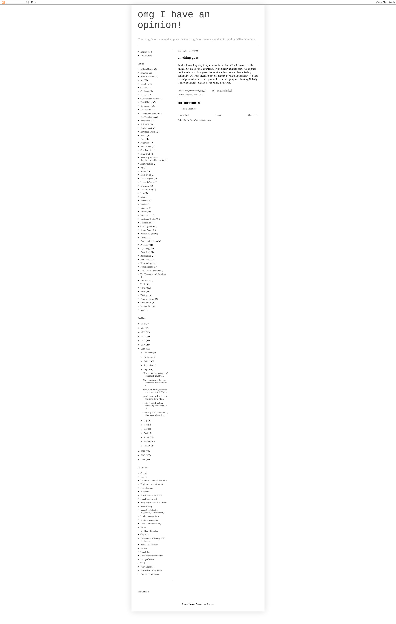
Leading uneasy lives (149, 516)
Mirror (143, 527)
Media (143, 204)
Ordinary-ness (146, 226)
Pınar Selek (145, 252)
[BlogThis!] (221, 90)
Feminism (144, 142)
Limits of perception (149, 519)
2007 (143, 455)
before (220, 65)
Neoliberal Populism (149, 531)
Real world (145, 259)
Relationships (146, 263)
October (147, 361)
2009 (143, 348)
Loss (142, 193)
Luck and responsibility (150, 523)
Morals (143, 211)
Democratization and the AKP (153, 480)
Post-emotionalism (148, 241)
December (148, 352)
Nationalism (145, 222)
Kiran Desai (145, 174)
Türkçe (143, 55)
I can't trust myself (148, 498)
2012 (143, 336)
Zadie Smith (145, 302)
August (147, 369)
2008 (143, 451)
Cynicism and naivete (149, 98)
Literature (144, 185)
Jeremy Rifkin (146, 163)
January (147, 445)
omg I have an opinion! (174, 20)
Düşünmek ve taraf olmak (151, 484)
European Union (147, 131)
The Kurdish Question (150, 270)
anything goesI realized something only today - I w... (155, 405)
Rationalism (145, 255)
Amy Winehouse (147, 76)
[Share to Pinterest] (230, 90)
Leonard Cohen (147, 182)
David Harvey (146, 102)
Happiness (144, 491)
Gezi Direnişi (146, 150)
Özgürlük (144, 534)
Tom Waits (145, 280)
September (149, 365)
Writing (143, 295)
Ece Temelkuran (147, 117)
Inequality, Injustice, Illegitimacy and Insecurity (152, 511)
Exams (143, 135)
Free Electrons (146, 487)
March (147, 437)
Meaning (144, 200)
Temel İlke (145, 551)
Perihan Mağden (147, 233)
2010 (143, 344)
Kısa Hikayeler (146, 178)
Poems (143, 237)
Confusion (144, 91)
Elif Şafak (144, 124)
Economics (145, 120)
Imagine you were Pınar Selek (153, 502)
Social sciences (146, 266)
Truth (142, 284)
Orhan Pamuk (146, 229)
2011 (143, 340)
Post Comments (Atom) (200, 120)
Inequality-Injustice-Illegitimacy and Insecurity (152, 158)
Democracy (145, 105)
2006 (143, 459)
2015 (143, 323)
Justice (143, 171)
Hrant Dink (145, 153)
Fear (142, 138)
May (146, 428)
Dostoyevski (145, 109)
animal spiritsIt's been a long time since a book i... (155, 413)
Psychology (145, 248)
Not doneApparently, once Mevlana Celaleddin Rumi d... (155, 382)
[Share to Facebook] (227, 90)
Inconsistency (146, 506)
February (148, 441)
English (189, 94)
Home (218, 115)
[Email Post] (213, 90)
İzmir (142, 309)
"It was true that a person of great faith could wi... (155, 374)
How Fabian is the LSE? (151, 495)
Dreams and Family (149, 113)
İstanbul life (145, 306)
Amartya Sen (146, 72)
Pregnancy (145, 244)
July (146, 420)
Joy (141, 167)
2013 (143, 331)
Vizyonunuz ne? (147, 566)
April (146, 432)
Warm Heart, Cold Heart (151, 570)
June (146, 424)
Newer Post (184, 115)
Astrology (144, 83)
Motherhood (145, 215)
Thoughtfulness (147, 559)
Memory (144, 207)
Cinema (143, 87)
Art (141, 80)
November (148, 356)
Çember (143, 476)
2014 (143, 327)
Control (143, 94)
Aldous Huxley (147, 69)
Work (142, 291)
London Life (197, 94)
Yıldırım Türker (147, 298)
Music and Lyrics (147, 218)
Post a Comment (189, 108)
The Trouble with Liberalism (153, 274)
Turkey (143, 287)
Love (142, 196)
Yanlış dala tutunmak (149, 574)
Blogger (210, 604)
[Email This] (218, 90)
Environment (146, 128)
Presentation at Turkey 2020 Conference (152, 539)
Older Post (253, 115)
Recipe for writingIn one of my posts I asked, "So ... (155, 390)
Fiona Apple (145, 146)
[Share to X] (224, 90)
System (143, 548)
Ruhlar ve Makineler (149, 544)
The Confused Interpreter (151, 555)
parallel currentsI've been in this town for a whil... (155, 397)
